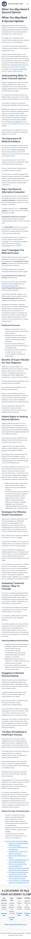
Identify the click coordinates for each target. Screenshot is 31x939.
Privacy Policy (19, 935)
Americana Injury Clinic (15, 4)
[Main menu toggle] (27, 4)
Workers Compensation (20, 69)
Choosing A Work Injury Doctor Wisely (16, 841)
